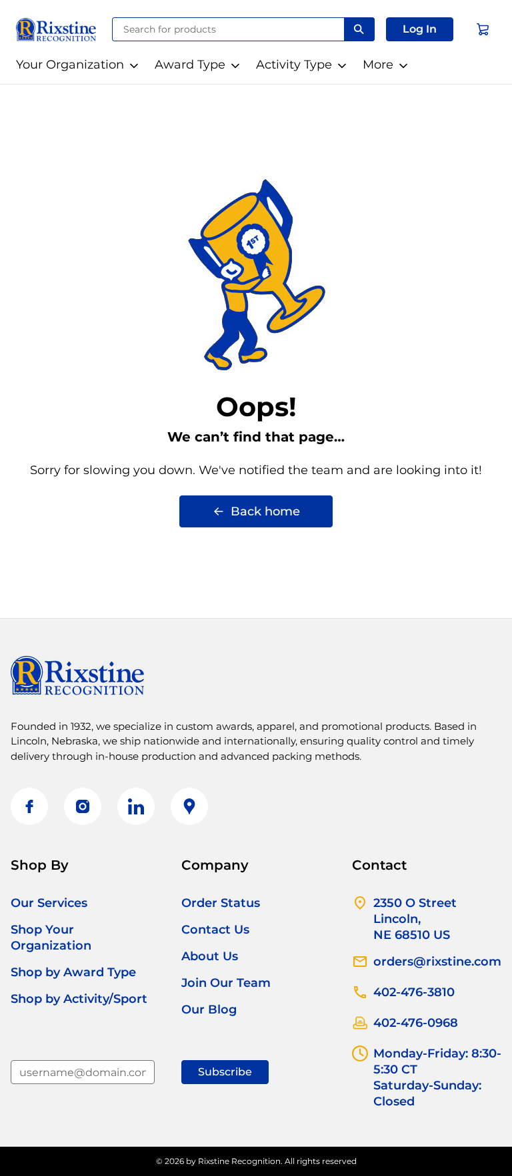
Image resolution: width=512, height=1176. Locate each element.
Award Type (190, 64)
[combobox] (228, 29)
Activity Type (294, 64)
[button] (419, 29)
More (378, 64)
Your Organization (70, 64)
